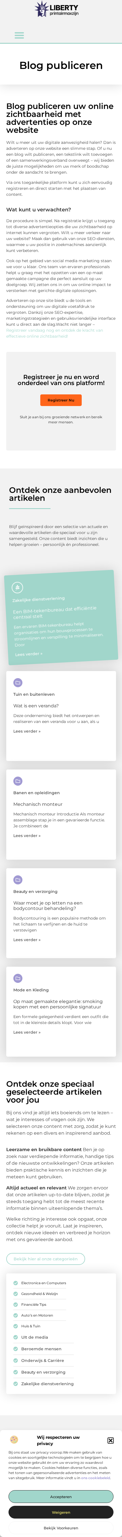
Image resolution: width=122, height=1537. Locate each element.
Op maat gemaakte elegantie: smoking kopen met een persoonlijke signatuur (58, 1004)
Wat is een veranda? (36, 705)
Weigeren (61, 1512)
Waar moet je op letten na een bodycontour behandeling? (48, 905)
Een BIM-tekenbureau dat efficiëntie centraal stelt (55, 612)
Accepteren (61, 1496)
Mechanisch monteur (37, 804)
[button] (110, 1440)
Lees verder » (29, 654)
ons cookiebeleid (95, 1478)
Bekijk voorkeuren (61, 1528)
